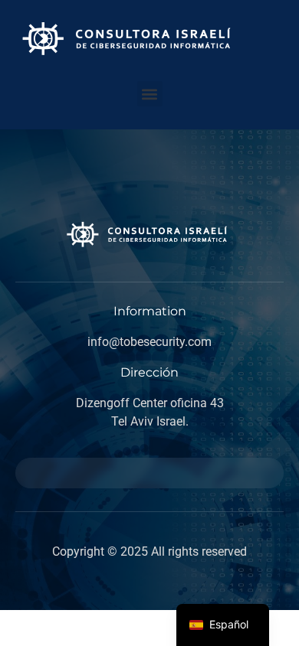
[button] (150, 93)
